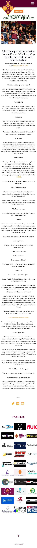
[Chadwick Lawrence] (7, 509)
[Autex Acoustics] (7, 445)
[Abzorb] (7, 436)
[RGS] (7, 482)
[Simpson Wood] (20, 509)
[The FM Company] (7, 472)
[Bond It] (7, 426)
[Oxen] (20, 426)
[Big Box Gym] (7, 454)
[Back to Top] (18, 536)
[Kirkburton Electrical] (20, 500)
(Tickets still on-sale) (20, 65)
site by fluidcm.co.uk (18, 544)
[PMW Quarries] (20, 454)
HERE (19, 177)
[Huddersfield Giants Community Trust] (20, 436)
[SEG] (20, 482)
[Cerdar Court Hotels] (20, 491)
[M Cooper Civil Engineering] (20, 472)
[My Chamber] (20, 463)
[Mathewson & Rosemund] (7, 463)
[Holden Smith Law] (20, 445)
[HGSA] (7, 491)
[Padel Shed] (7, 500)
